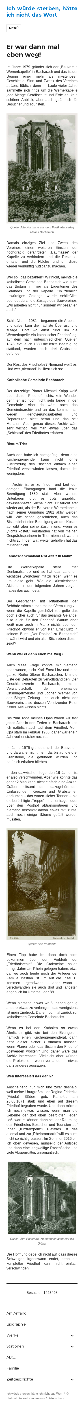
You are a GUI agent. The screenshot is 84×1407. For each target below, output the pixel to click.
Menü (14, 28)
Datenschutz (56, 1398)
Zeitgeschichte (19, 1379)
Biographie (16, 1324)
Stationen (15, 1346)
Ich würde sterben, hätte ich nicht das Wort (42, 11)
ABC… (11, 1357)
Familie (12, 1368)
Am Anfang (16, 1313)
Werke (12, 1335)
